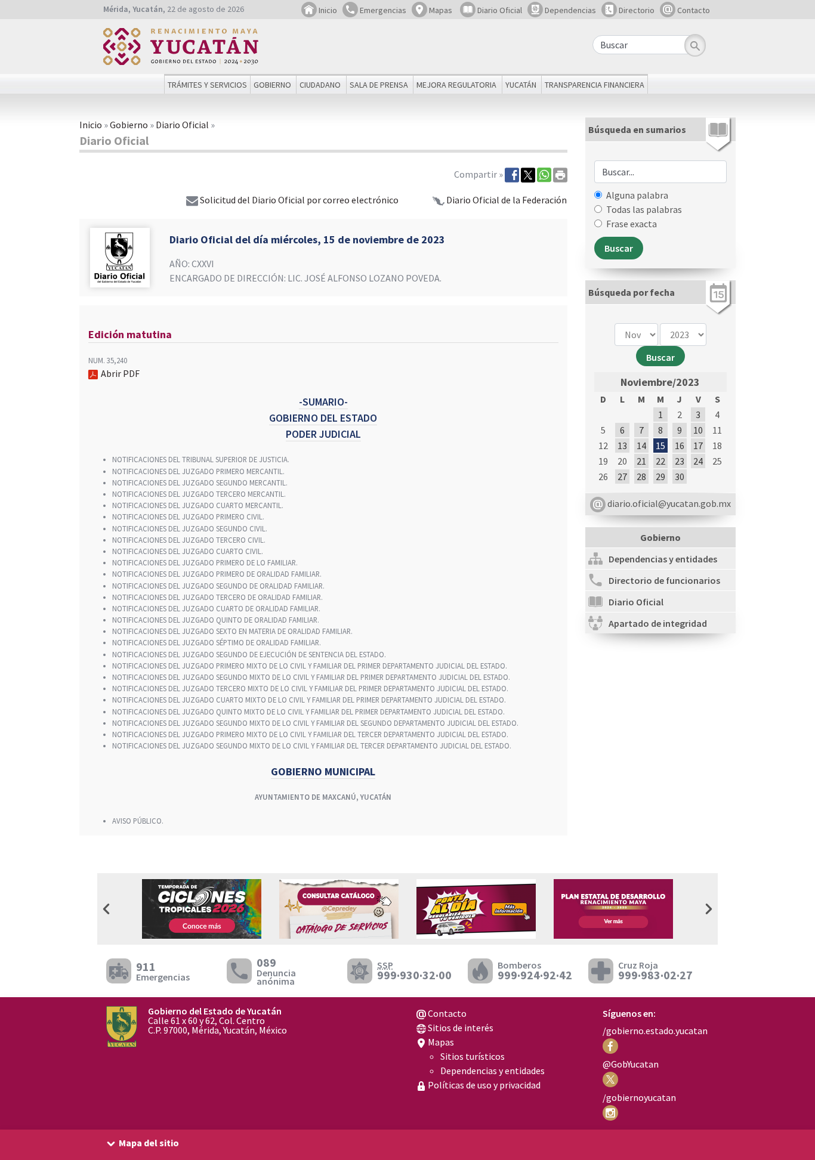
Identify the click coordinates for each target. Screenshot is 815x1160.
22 (660, 461)
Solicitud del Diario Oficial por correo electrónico (299, 200)
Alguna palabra (637, 195)
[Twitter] (528, 174)
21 (641, 461)
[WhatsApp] (544, 174)
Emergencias (382, 10)
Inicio (327, 10)
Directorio (636, 10)
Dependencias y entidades (492, 1071)
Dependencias (569, 10)
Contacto (692, 10)
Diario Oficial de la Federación (506, 200)
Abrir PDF (120, 373)
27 (622, 476)
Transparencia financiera (594, 84)
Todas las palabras (644, 209)
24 (698, 461)
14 (641, 445)
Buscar (660, 357)
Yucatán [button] (520, 84)
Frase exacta (631, 224)
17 (698, 445)
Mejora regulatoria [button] (456, 84)
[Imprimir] (560, 174)
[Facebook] (512, 174)
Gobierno (129, 125)
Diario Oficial (499, 10)
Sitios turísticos (472, 1056)
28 (641, 476)
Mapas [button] (439, 10)
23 (679, 461)
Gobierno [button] (272, 84)
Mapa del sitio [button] (149, 1143)
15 (660, 445)
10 (698, 430)
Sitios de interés (459, 1028)
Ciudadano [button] (320, 84)
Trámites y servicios (207, 84)
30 (679, 476)
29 (660, 476)
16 (679, 445)
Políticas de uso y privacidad (483, 1085)
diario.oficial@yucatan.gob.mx (668, 503)
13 (622, 445)
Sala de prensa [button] (379, 84)
